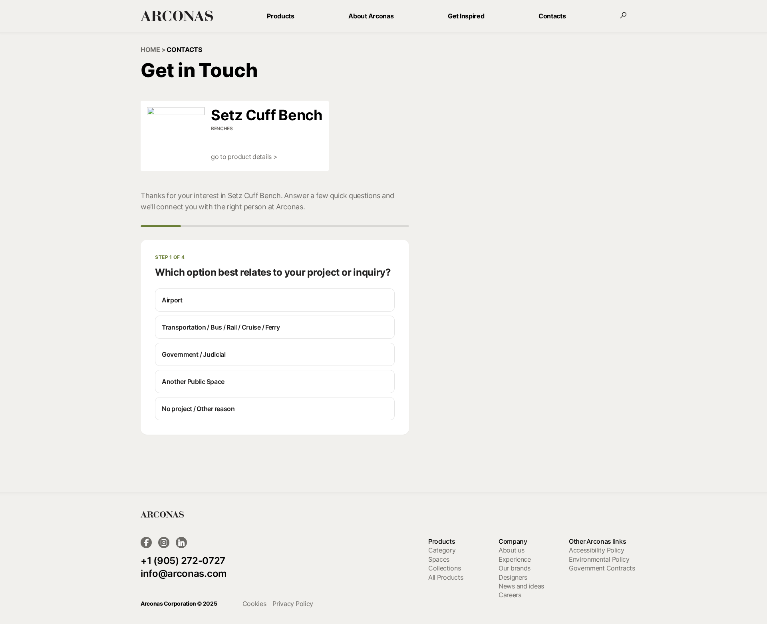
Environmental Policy (599, 559)
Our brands (515, 568)
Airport (172, 300)
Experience (515, 559)
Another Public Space (193, 382)
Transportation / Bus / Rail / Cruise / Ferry (221, 327)
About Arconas (370, 16)
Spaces (438, 559)
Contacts (552, 16)
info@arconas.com (184, 573)
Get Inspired (466, 16)
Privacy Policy (292, 604)
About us (512, 550)
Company (513, 541)
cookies (254, 604)
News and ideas (521, 586)
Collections (444, 568)
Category (441, 550)
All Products (445, 577)
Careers (510, 595)
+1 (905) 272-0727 (183, 560)
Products (280, 16)
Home (150, 50)
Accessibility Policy (596, 550)
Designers (513, 577)
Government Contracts (602, 568)
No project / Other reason (198, 409)
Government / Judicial (194, 354)
